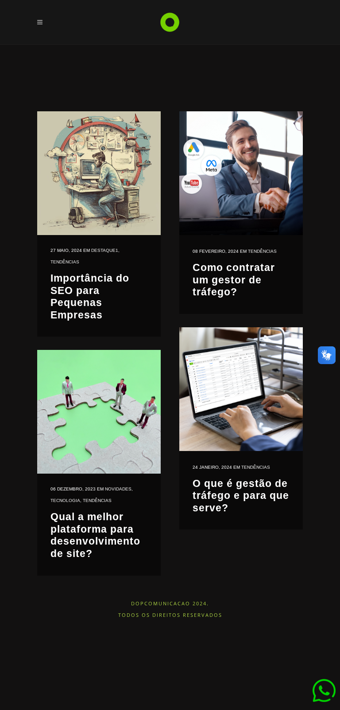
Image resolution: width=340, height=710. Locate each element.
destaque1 (104, 250)
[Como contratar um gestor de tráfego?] (241, 173)
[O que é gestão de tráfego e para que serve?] (241, 389)
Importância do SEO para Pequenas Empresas (89, 296)
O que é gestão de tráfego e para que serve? (241, 496)
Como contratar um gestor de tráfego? (234, 280)
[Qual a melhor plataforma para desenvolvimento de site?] (99, 412)
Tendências (64, 261)
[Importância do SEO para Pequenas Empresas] (99, 173)
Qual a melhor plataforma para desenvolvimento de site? (95, 535)
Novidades (118, 488)
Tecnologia (65, 500)
